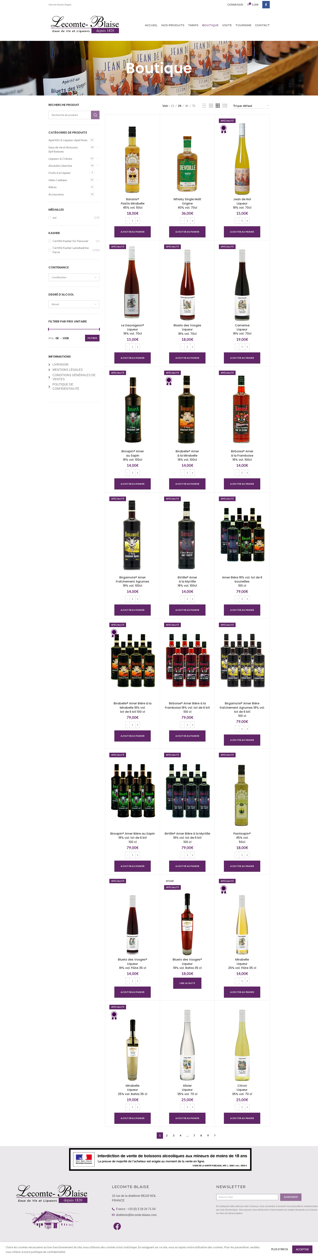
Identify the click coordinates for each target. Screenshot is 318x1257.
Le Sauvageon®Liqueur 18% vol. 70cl (132, 329)
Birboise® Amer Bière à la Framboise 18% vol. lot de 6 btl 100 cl (187, 707)
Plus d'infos (279, 1249)
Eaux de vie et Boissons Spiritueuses (63, 149)
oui (54, 217)
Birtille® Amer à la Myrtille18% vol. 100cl (187, 581)
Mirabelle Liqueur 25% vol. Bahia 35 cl (132, 1090)
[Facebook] (117, 1226)
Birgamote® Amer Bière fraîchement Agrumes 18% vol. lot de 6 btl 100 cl (242, 709)
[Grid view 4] (225, 105)
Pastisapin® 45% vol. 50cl (242, 837)
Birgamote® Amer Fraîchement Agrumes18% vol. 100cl (132, 581)
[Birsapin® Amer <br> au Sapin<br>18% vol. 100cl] (132, 408)
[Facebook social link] (266, 4)
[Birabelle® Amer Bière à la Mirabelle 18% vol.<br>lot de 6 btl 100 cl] (132, 660)
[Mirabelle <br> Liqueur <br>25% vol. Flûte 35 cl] (242, 917)
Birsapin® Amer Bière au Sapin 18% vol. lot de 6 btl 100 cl (132, 837)
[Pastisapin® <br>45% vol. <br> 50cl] (242, 790)
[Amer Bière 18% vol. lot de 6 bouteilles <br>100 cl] (242, 534)
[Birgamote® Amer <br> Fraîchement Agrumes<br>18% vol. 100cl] (132, 534)
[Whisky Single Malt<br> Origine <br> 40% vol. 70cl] (187, 156)
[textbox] (74, 277)
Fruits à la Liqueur (59, 172)
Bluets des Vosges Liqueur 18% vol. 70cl (187, 329)
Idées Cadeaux (57, 180)
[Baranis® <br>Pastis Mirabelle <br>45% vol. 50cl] (132, 156)
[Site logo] (85, 24)
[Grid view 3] (218, 105)
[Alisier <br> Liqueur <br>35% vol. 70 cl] (187, 1042)
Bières (52, 187)
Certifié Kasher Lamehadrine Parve (71, 250)
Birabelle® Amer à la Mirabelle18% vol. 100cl (187, 455)
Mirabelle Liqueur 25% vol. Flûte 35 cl (242, 963)
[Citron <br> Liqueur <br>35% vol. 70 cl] (242, 1042)
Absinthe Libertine (60, 165)
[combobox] (74, 277)
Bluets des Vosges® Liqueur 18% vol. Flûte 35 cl (132, 963)
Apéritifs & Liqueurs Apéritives (67, 140)
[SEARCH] (95, 115)
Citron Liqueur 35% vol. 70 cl (242, 1090)
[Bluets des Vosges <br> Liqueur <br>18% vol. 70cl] (187, 282)
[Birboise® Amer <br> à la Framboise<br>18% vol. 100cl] (242, 408)
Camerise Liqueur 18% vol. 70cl (242, 329)
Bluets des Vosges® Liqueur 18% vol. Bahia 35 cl (187, 963)
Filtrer (92, 338)
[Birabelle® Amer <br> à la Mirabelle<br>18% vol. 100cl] (187, 408)
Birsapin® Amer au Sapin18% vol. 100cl (132, 455)
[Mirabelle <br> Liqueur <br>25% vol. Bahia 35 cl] (132, 1042)
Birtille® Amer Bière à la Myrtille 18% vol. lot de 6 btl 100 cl (187, 837)
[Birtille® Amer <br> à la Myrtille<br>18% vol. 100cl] (187, 534)
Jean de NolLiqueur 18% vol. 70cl (242, 203)
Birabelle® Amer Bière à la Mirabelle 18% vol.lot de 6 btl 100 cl (132, 707)
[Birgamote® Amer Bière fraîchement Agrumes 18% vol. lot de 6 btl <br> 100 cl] (242, 660)
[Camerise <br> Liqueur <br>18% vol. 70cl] (242, 282)
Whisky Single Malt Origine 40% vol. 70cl (187, 203)
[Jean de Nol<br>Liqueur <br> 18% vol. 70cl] (242, 156)
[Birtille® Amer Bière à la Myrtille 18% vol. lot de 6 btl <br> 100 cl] (187, 790)
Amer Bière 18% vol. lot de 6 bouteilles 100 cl (242, 581)
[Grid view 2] (211, 105)
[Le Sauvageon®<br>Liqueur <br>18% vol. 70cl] (132, 282)
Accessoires (56, 194)
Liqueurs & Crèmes (60, 158)
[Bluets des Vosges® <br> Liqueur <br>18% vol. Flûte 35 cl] (132, 917)
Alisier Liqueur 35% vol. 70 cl (187, 1090)
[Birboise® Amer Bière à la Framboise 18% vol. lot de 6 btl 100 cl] (187, 660)
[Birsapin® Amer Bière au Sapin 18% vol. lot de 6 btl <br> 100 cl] (132, 790)
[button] (132, 231)
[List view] (204, 105)
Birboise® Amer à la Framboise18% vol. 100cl (242, 455)
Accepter (302, 1249)
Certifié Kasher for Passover (71, 241)
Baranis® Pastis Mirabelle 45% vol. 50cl (132, 203)
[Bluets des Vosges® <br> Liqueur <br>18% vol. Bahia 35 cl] (187, 917)
